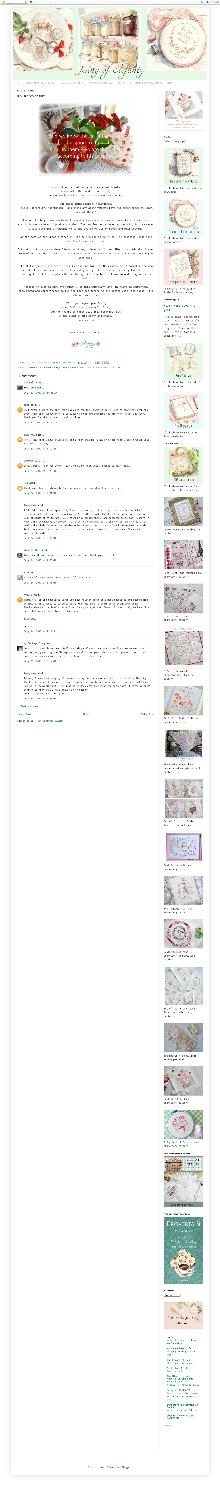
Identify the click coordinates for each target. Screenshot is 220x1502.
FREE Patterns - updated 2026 (39, 83)
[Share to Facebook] (105, 362)
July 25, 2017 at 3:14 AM (40, 661)
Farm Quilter (32, 550)
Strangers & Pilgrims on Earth (182, 1406)
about (169, 83)
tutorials (122, 83)
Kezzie (28, 594)
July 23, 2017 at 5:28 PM (40, 471)
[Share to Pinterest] (107, 362)
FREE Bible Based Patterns (72, 83)
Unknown (28, 460)
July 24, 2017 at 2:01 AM (40, 493)
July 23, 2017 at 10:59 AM (40, 392)
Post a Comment (30, 706)
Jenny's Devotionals (74, 367)
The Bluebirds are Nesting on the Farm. (180, 1377)
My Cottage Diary (34, 643)
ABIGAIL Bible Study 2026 (101, 83)
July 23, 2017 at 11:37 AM (40, 422)
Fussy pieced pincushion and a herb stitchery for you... (183, 1396)
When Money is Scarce (180, 1363)
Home (18, 83)
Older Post (147, 714)
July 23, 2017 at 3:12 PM (40, 448)
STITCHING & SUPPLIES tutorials (146, 83)
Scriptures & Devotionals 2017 (105, 367)
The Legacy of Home (179, 1360)
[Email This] (96, 362)
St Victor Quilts (178, 1368)
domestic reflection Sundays (44, 367)
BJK (26, 483)
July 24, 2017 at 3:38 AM (40, 538)
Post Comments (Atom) (49, 720)
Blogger (126, 1467)
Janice (171, 1337)
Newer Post (24, 714)
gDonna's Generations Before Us (180, 1416)
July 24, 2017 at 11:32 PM (40, 631)
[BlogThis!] (99, 362)
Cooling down (175, 1371)
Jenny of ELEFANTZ (178, 1390)
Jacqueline (30, 382)
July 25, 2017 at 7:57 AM (40, 698)
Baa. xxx (29, 434)
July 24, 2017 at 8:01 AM (40, 582)
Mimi (26, 572)
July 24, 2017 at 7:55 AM (40, 560)
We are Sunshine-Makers (182, 1410)
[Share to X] (102, 362)
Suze (26, 404)
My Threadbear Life (179, 1348)
